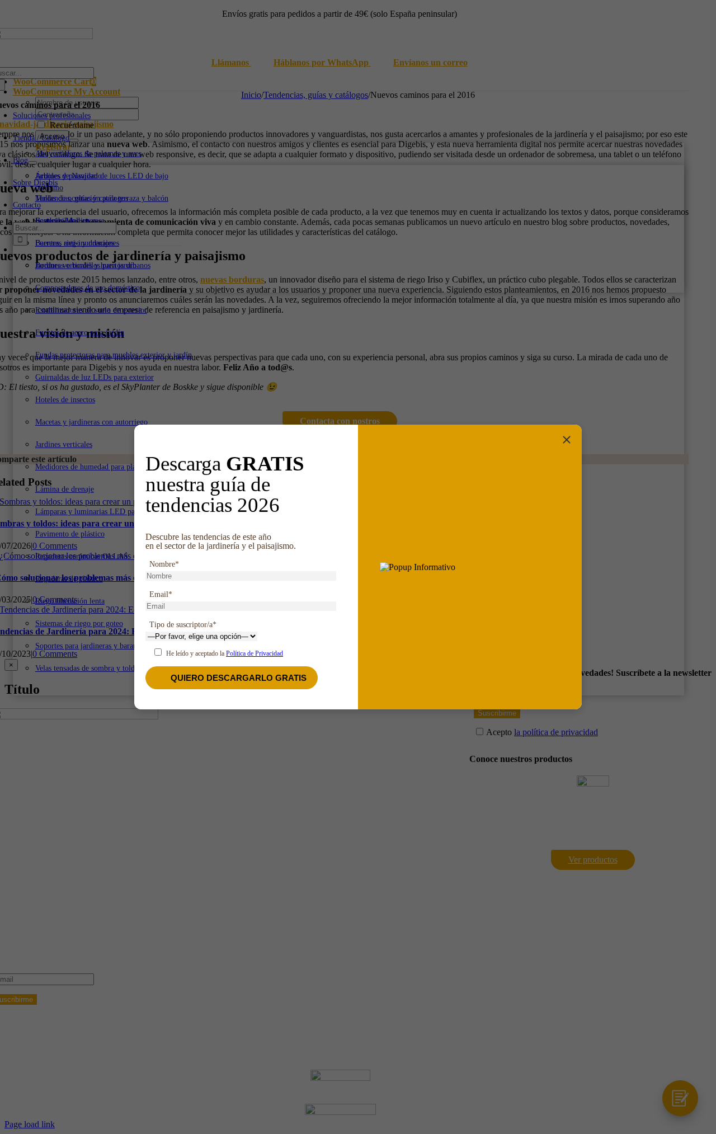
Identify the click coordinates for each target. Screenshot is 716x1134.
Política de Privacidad (254, 653)
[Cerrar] (566, 439)
